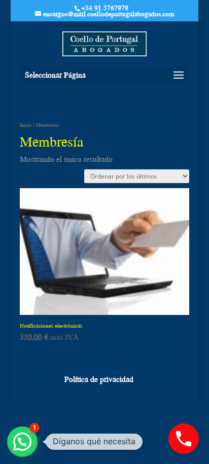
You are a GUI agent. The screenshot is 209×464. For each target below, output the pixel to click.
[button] (22, 441)
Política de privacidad (98, 379)
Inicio (25, 125)
